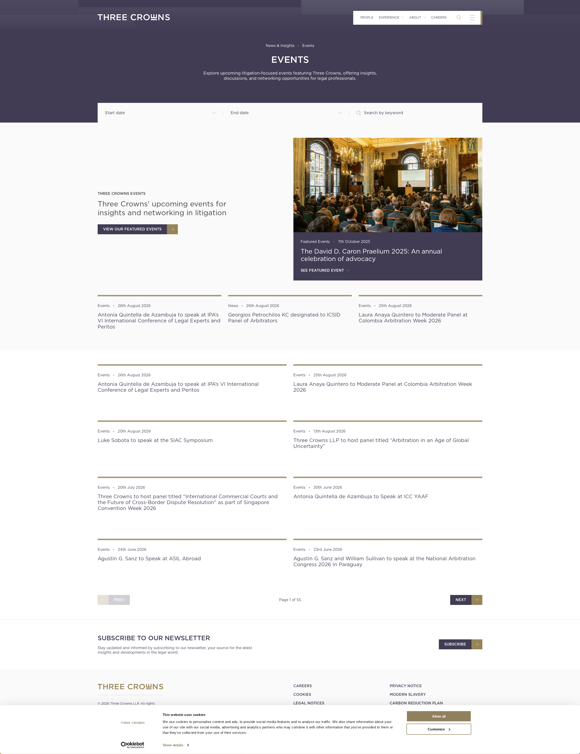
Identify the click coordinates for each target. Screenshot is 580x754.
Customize (436, 729)
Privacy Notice (406, 686)
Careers (439, 17)
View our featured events (132, 229)
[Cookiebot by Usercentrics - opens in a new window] (132, 745)
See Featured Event (322, 270)
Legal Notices (308, 703)
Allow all (439, 716)
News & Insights (280, 46)
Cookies (302, 694)
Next (461, 600)
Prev (119, 600)
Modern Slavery (408, 694)
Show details (173, 745)
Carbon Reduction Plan (416, 703)
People (366, 17)
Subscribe (455, 644)
